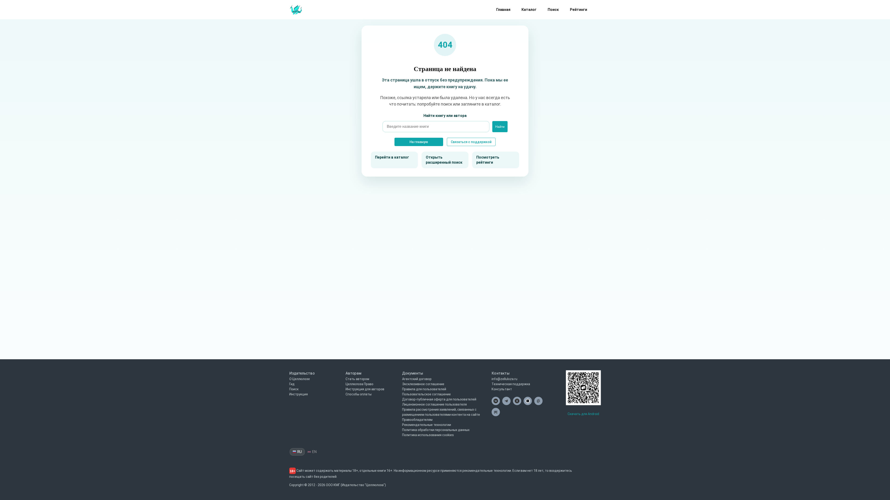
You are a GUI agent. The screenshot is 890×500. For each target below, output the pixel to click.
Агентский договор (417, 379)
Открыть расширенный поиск (444, 160)
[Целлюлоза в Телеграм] (506, 401)
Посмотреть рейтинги (487, 160)
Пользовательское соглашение (426, 394)
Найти (500, 126)
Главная (503, 9)
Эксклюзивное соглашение (423, 384)
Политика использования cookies (428, 435)
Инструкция (298, 394)
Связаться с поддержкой (471, 142)
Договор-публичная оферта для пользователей (439, 399)
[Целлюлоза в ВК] (496, 401)
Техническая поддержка (511, 384)
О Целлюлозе (299, 379)
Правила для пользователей (424, 389)
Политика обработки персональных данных (436, 430)
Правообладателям (417, 420)
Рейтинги (578, 9)
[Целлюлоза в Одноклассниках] (517, 401)
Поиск (553, 9)
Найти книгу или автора (445, 115)
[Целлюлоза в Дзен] (528, 401)
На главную (419, 142)
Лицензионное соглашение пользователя (434, 404)
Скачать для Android (583, 414)
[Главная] (296, 9)
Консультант (502, 389)
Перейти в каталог (392, 157)
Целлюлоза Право (359, 384)
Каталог (529, 9)
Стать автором (357, 379)
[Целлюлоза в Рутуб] (496, 412)
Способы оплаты (359, 394)
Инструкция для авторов (365, 389)
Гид (292, 384)
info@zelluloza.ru (504, 379)
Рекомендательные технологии (426, 425)
